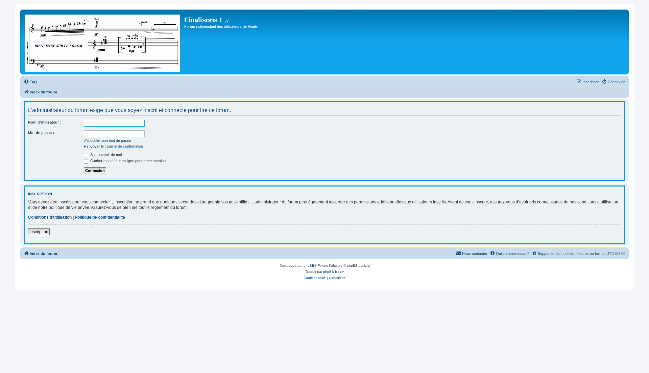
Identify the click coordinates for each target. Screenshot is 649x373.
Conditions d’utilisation (50, 217)
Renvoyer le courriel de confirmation (113, 146)
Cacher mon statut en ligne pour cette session (127, 161)
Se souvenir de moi (105, 155)
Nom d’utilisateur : (44, 122)
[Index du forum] (103, 42)
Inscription (38, 231)
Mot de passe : (41, 133)
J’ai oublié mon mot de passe (107, 140)
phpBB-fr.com (333, 271)
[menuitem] (30, 82)
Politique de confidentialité (100, 217)
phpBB (309, 265)
